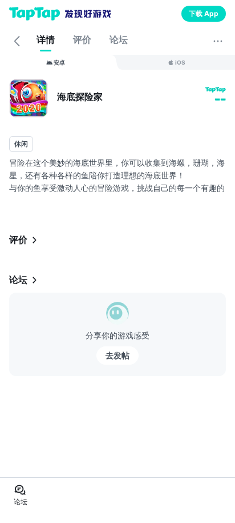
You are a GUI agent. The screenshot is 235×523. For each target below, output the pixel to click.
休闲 (21, 143)
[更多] (218, 41)
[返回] (17, 41)
